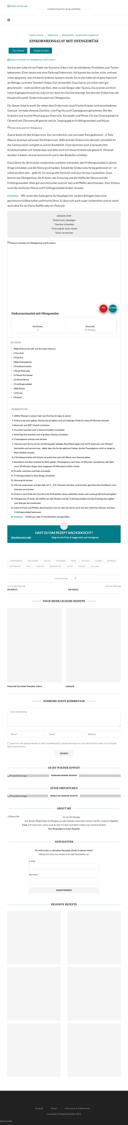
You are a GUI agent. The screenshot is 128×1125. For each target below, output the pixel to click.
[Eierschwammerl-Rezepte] (62, 775)
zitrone (81, 566)
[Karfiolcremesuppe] (34, 1050)
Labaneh (70, 686)
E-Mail (32, 861)
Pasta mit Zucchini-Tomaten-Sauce (24, 686)
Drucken (113, 307)
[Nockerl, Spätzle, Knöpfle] (94, 993)
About (54, 1108)
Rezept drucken (41, 50)
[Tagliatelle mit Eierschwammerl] (34, 993)
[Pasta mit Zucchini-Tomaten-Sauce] (34, 645)
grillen (47, 561)
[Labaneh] (93, 645)
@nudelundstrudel (21, 537)
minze (73, 561)
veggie (70, 566)
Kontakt (39, 1108)
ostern (98, 561)
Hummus (13, 195)
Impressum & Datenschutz (77, 1108)
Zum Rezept (18, 50)
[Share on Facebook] (8, 578)
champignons (15, 561)
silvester (40, 566)
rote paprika (15, 566)
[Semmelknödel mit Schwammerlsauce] (94, 1050)
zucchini (95, 566)
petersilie (111, 561)
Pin (103, 307)
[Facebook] (110, 19)
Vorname (33, 874)
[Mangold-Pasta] (94, 937)
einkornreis (32, 561)
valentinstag (56, 566)
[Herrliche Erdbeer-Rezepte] (62, 796)
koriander (61, 561)
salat (28, 566)
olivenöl (85, 561)
